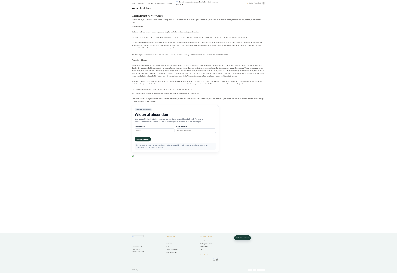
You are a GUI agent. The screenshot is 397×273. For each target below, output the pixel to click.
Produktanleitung (160, 3)
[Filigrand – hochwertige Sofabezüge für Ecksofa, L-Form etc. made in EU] (198, 3)
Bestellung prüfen (142, 139)
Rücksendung (204, 246)
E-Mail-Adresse (181, 126)
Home (133, 3)
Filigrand (138, 270)
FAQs (201, 249)
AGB (167, 246)
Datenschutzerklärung (172, 249)
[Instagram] (213, 259)
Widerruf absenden (242, 238)
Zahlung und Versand (206, 244)
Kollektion (141, 3)
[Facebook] (217, 259)
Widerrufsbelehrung (172, 252)
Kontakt (169, 3)
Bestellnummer (140, 126)
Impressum (169, 244)
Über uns (150, 3)
